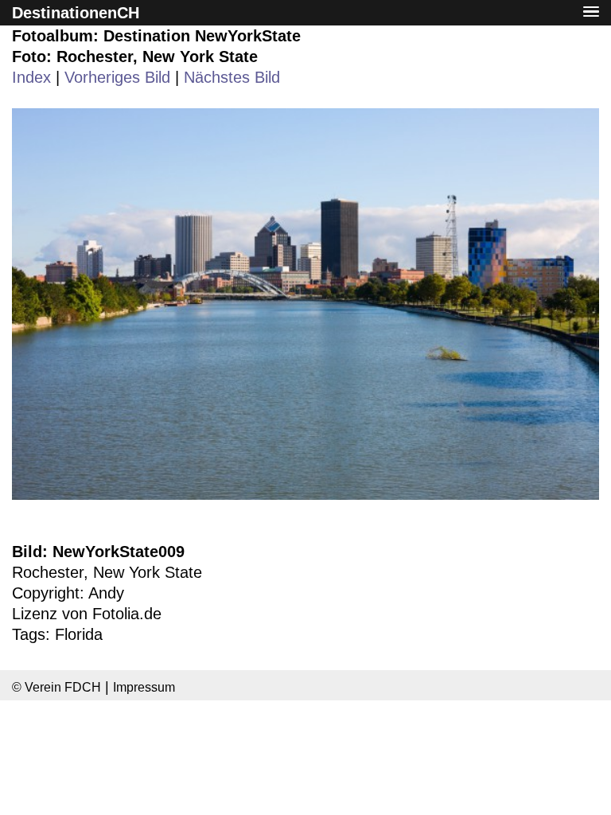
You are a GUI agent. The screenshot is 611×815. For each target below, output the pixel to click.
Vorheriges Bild (117, 77)
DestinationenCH (75, 12)
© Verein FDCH (56, 687)
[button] (591, 12)
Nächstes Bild (232, 77)
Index (31, 77)
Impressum (144, 687)
